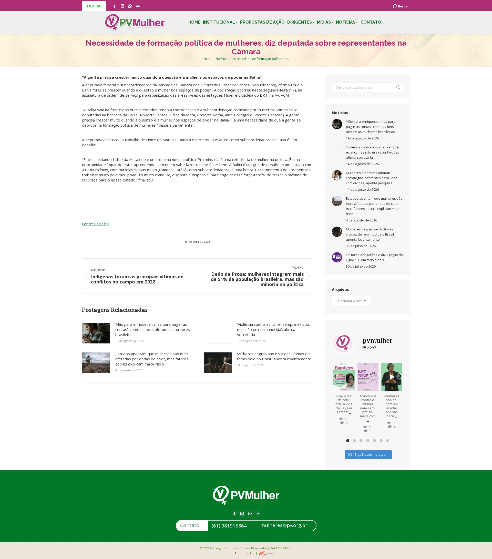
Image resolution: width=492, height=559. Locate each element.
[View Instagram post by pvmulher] (351, 388)
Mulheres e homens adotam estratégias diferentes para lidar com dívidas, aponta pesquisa (371, 177)
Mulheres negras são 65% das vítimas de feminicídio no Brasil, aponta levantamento (274, 356)
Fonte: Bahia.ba (95, 223)
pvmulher (344, 367)
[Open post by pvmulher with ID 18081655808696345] (391, 377)
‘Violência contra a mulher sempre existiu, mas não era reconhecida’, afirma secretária (273, 329)
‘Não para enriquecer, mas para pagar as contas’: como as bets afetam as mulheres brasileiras (152, 329)
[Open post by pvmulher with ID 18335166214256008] (343, 377)
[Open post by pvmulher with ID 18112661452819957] (367, 377)
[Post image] (96, 333)
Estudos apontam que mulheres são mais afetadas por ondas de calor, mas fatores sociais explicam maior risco (152, 359)
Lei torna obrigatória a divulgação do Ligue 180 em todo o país (374, 257)
